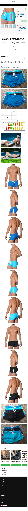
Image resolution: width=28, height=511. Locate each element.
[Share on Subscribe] (18, 32)
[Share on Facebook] (19, 30)
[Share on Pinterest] (22, 30)
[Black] (18, 14)
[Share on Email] (25, 30)
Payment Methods (3, 497)
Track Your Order (3, 495)
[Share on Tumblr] (23, 30)
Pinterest (2, 502)
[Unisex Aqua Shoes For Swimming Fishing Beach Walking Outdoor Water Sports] (5, 455)
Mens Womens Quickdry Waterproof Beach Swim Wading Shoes (15, 462)
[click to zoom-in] (8, 16)
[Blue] (23, 14)
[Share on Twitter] (20, 30)
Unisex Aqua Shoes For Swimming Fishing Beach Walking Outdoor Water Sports (5, 462)
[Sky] (21, 14)
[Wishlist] (9, 451)
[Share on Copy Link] (19, 32)
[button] (19, 20)
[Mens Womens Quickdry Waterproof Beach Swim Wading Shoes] (16, 455)
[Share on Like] (18, 30)
